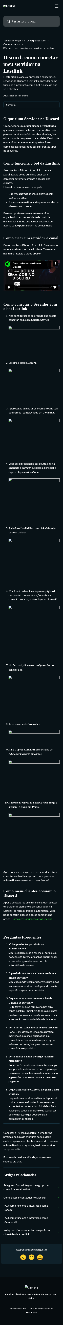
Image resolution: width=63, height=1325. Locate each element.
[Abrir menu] (57, 6)
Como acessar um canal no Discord (32, 918)
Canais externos (11, 44)
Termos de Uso (18, 1308)
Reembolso (31, 1312)
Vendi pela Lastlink (36, 40)
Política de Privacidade (41, 1308)
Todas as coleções (13, 40)
